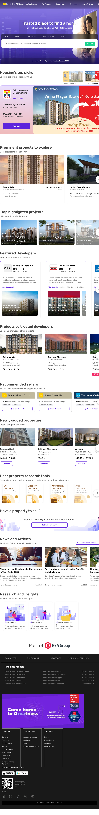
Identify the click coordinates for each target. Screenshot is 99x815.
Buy (6, 36)
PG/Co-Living (48, 36)
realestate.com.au (30, 737)
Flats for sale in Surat (51, 681)
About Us (5, 740)
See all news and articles (87, 543)
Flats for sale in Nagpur (52, 677)
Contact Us (6, 756)
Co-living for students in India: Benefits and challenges (64, 570)
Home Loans (49, 740)
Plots (63, 36)
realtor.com (27, 740)
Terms (4, 746)
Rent (17, 36)
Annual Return (7, 749)
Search (90, 44)
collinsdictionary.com (31, 746)
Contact (16, 126)
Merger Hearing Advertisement (8, 763)
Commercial (31, 36)
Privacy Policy (7, 752)
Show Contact (18, 409)
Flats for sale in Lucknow (15, 677)
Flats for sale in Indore (14, 681)
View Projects (18, 98)
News (46, 737)
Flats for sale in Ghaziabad (15, 674)
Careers (5, 737)
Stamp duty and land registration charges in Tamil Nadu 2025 (21, 570)
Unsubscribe (6, 759)
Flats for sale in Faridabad (15, 684)
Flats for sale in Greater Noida (17, 671)
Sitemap (47, 743)
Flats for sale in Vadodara (53, 684)
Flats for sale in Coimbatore (54, 674)
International (49, 746)
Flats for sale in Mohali (52, 671)
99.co (25, 743)
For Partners (7, 743)
